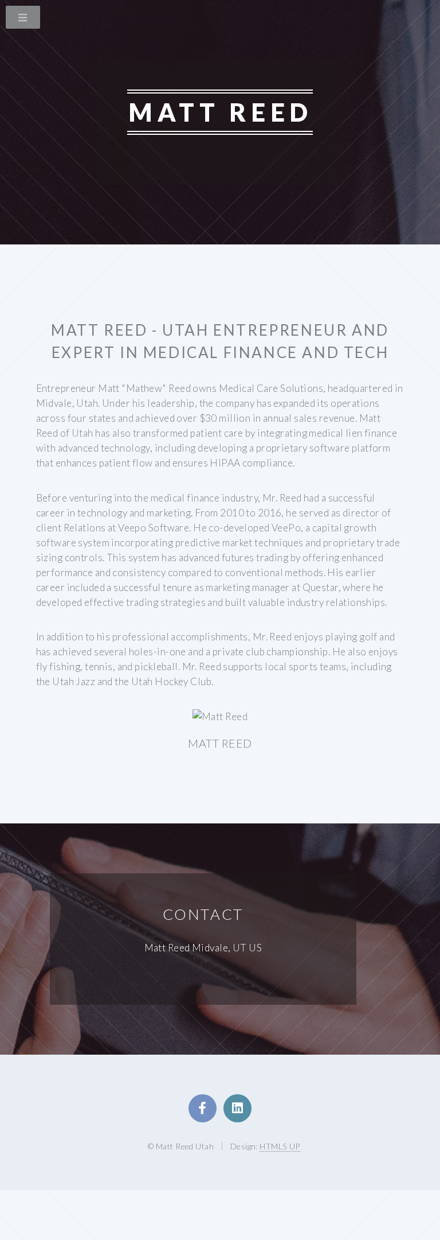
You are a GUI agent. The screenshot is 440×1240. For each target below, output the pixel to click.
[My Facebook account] (202, 1108)
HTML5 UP (280, 1146)
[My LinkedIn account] (237, 1108)
